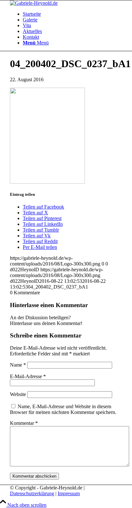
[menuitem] (72, 14)
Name (18, 365)
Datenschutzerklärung (32, 493)
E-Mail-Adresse (28, 376)
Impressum (69, 493)
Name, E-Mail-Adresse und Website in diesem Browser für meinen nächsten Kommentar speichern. (63, 409)
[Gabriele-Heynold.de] (34, 3)
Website (18, 394)
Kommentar (24, 423)
